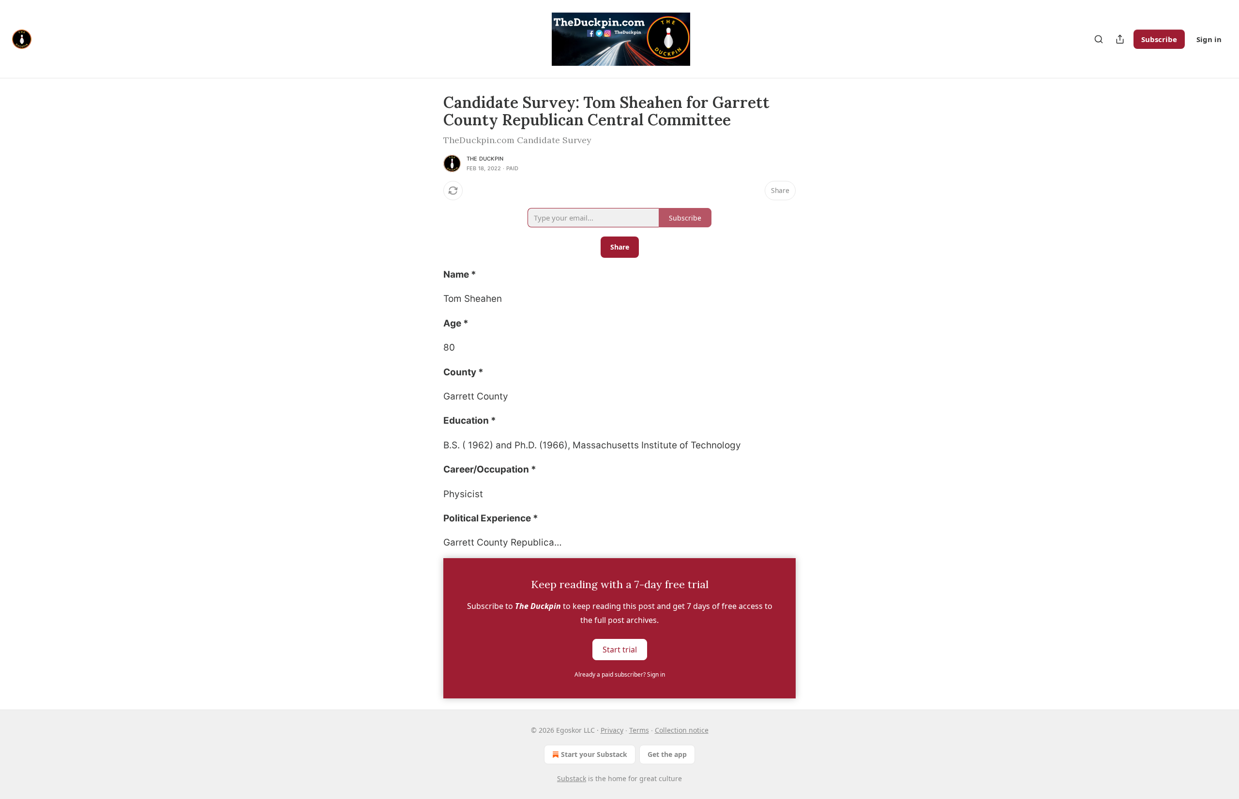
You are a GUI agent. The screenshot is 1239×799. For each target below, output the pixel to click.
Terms (639, 730)
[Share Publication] (1120, 39)
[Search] (1098, 39)
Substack (571, 778)
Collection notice (682, 730)
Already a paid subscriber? (619, 674)
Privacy (612, 730)
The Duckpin (485, 158)
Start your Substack (594, 754)
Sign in (1209, 39)
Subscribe (1159, 39)
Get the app (667, 754)
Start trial (620, 649)
